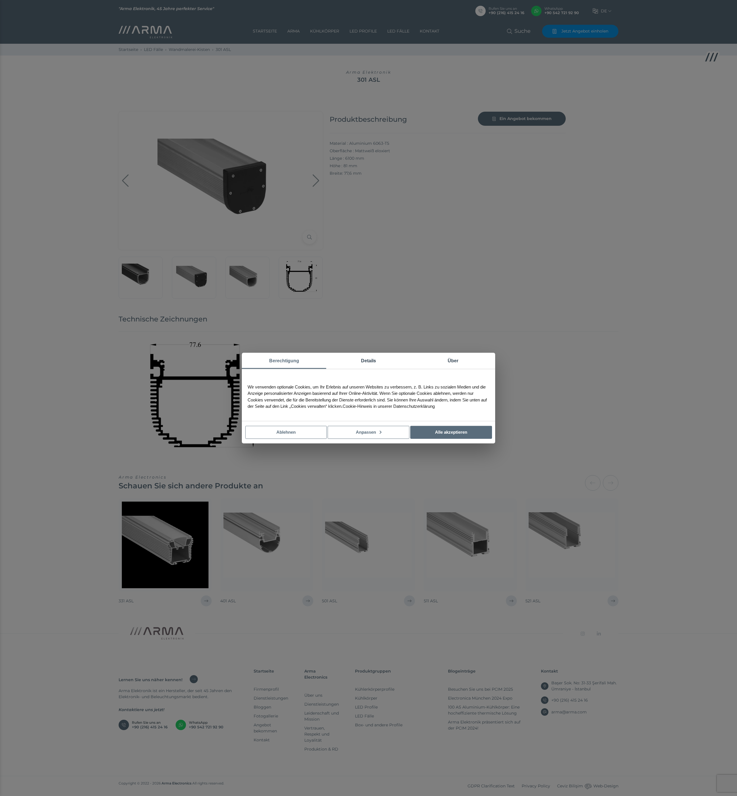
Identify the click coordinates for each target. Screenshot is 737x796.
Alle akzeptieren (451, 432)
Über (453, 360)
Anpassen (366, 432)
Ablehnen (286, 432)
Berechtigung (284, 360)
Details (368, 360)
